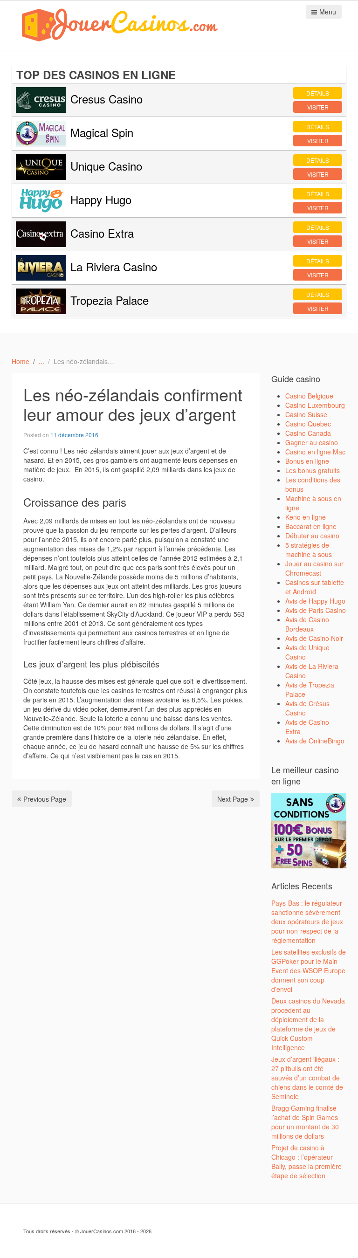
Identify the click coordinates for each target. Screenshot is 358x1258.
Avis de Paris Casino (315, 610)
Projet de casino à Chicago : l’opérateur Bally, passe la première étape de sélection (306, 1161)
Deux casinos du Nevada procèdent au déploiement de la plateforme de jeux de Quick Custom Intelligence (308, 1024)
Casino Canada (308, 433)
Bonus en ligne (307, 461)
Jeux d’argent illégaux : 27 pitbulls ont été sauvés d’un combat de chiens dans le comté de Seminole (307, 1077)
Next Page (232, 799)
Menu (327, 11)
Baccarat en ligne (311, 526)
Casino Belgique (309, 395)
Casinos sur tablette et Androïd (314, 586)
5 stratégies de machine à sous (308, 549)
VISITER (318, 107)
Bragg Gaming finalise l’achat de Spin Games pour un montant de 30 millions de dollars (305, 1122)
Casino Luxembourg (315, 405)
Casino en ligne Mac (315, 451)
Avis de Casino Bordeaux (307, 624)
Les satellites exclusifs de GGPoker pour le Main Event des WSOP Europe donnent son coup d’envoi (308, 970)
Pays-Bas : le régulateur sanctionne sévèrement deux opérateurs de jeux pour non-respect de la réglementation (307, 921)
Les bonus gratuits (312, 470)
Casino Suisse (306, 414)
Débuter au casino (312, 535)
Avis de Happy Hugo (315, 600)
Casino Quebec (308, 423)
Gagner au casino (311, 442)
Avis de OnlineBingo (314, 740)
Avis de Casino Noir (314, 638)
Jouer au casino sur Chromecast (314, 568)
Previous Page (44, 799)
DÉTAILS (317, 93)
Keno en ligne (305, 517)
